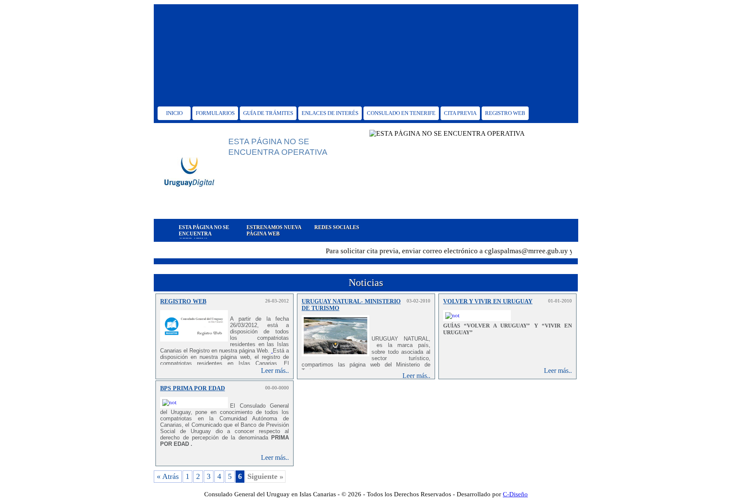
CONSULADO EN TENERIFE (401, 113)
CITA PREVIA (460, 113)
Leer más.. (275, 370)
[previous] (159, 230)
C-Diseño (515, 494)
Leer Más (248, 208)
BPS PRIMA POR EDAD (192, 388)
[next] (572, 230)
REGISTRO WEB (505, 113)
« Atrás (168, 476)
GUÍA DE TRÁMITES (268, 113)
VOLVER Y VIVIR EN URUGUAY (487, 301)
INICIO (174, 113)
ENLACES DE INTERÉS (330, 113)
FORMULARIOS (215, 113)
